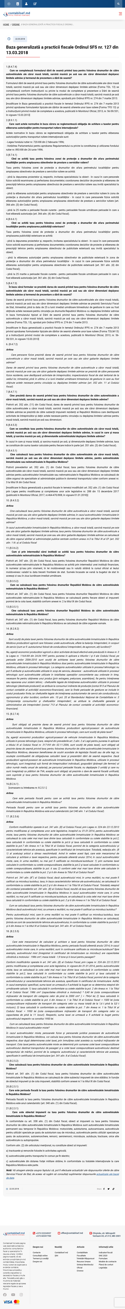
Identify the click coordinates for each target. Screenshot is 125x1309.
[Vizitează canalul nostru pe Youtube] (13, 1295)
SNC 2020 (103, 1255)
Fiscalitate (81, 1255)
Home (6, 24)
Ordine (16, 24)
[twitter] (108, 1189)
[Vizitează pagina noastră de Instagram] (21, 1295)
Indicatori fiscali (105, 1252)
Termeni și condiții (40, 1258)
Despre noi (37, 1261)
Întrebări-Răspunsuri (85, 1258)
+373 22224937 (43, 1233)
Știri (56, 1255)
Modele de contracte (107, 1261)
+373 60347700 (43, 1236)
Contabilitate (82, 1252)
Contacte (37, 1252)
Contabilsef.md (61, 1252)
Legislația (103, 1268)
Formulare (103, 1258)
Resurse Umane (84, 1261)
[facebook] (104, 1189)
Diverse (80, 1271)
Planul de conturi (106, 1264)
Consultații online (40, 1255)
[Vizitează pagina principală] (16, 14)
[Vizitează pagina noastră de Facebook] (5, 1295)
